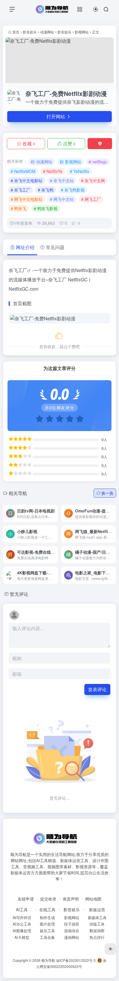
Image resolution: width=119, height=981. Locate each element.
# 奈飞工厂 (20, 190)
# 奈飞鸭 (45, 190)
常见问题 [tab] (55, 247)
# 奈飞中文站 (62, 180)
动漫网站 (47, 31)
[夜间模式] (110, 949)
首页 (15, 31)
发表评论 (97, 689)
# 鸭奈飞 (18, 208)
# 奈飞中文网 (93, 180)
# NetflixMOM (23, 171)
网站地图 (93, 899)
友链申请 (26, 899)
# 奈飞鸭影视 (73, 190)
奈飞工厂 (18, 270)
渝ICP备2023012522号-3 (76, 960)
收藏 (29, 143)
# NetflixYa (52, 171)
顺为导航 (48, 960)
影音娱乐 (30, 31)
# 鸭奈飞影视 (45, 208)
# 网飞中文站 (62, 199)
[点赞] (59, 334)
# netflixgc (98, 162)
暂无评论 (19, 594)
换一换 (107, 493)
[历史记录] (95, 9)
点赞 (69, 143)
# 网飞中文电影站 (26, 199)
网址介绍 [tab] (25, 247)
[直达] (46, 509)
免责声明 (71, 899)
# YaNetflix (79, 171)
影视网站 (82, 31)
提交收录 (48, 899)
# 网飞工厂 (91, 199)
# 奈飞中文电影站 (26, 180)
